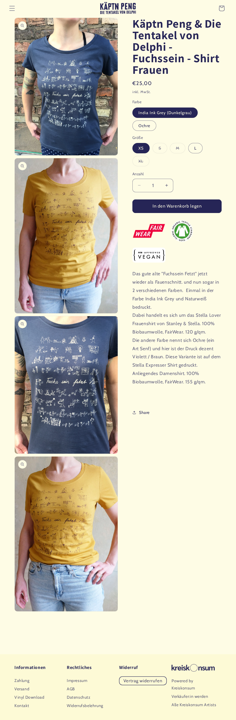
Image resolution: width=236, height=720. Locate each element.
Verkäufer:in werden (190, 696)
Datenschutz (79, 697)
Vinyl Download (29, 697)
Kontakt (21, 705)
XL (143, 162)
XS (141, 148)
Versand (21, 688)
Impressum (77, 680)
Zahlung (21, 680)
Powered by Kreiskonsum (183, 684)
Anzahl (138, 173)
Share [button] (144, 412)
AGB (71, 688)
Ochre (144, 125)
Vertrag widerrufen (142, 680)
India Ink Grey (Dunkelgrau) (165, 112)
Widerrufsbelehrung (85, 705)
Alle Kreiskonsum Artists (194, 704)
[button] (12, 8)
